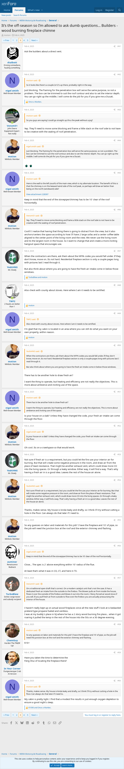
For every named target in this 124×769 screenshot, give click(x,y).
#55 (119, 520)
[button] (42, 10)
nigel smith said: (33, 146)
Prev (7, 40)
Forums (19, 10)
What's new (34, 10)
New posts (6, 15)
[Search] (119, 10)
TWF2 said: (31, 319)
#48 (119, 285)
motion (7, 35)
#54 (119, 480)
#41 (119, 46)
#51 (119, 391)
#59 (119, 652)
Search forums (19, 15)
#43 (119, 109)
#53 (119, 454)
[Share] (114, 46)
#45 (119, 173)
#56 (119, 545)
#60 (119, 680)
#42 (119, 74)
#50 (119, 345)
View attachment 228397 (37, 194)
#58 (119, 624)
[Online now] (12, 122)
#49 (119, 313)
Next (33, 40)
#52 (119, 426)
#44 (119, 140)
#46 (119, 209)
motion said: (32, 80)
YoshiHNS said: (33, 351)
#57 (119, 578)
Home (7, 10)
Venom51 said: (32, 215)
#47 (119, 251)
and (37, 277)
